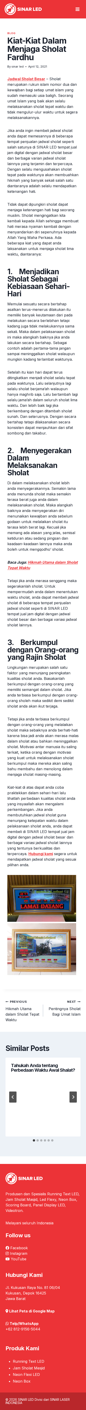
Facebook (19, 1248)
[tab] (34, 1140)
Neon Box (22, 1381)
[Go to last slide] (13, 1097)
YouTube (18, 1259)
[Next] (73, 1097)
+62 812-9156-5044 (23, 1329)
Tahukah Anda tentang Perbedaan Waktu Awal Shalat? (43, 1068)
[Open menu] (77, 9)
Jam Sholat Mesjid (29, 1368)
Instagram (18, 1253)
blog (11, 33)
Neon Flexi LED (26, 1374)
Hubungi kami (40, 853)
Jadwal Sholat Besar (26, 79)
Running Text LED (28, 1361)
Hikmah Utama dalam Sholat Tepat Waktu (22, 1011)
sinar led (17, 66)
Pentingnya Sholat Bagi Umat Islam (64, 1008)
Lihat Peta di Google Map (32, 1311)
